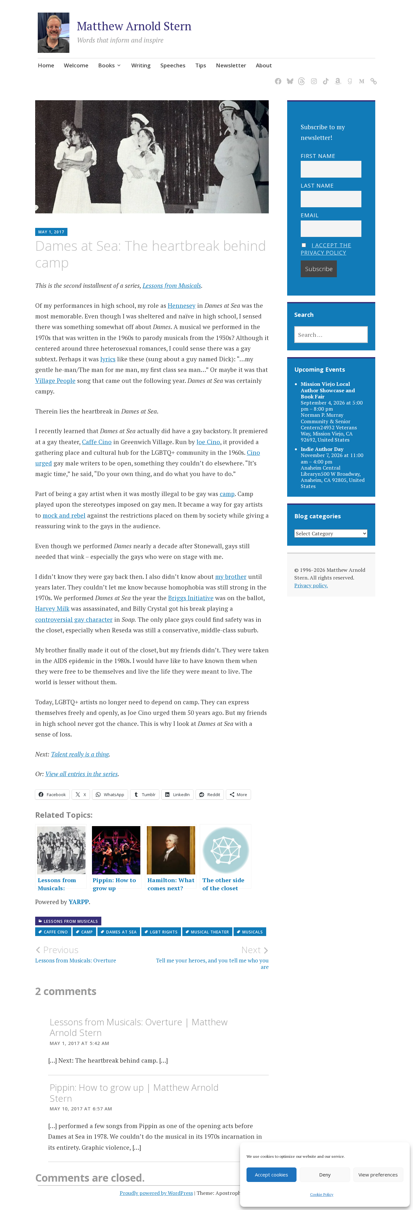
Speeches (173, 65)
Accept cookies (271, 1174)
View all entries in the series (81, 774)
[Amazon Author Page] (336, 77)
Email (310, 215)
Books (106, 65)
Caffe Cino (97, 442)
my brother (231, 576)
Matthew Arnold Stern (134, 26)
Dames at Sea (121, 932)
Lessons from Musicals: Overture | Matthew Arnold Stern (138, 1027)
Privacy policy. (311, 585)
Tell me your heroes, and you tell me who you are (212, 957)
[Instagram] (313, 77)
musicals (252, 932)
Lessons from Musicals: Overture (75, 954)
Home (46, 65)
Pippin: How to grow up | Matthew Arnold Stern (134, 1092)
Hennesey (182, 305)
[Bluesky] (289, 77)
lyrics (108, 359)
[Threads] (301, 77)
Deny (325, 1174)
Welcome (76, 65)
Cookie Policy (321, 1194)
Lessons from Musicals (172, 285)
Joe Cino (208, 442)
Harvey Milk (52, 608)
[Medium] (360, 77)
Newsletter (231, 65)
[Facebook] (277, 77)
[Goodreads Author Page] (348, 77)
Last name (317, 185)
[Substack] (372, 77)
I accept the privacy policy (326, 248)
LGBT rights (164, 932)
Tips (200, 65)
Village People (55, 380)
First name (318, 156)
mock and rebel (64, 515)
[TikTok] (324, 77)
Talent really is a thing (80, 754)
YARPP (79, 902)
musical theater (210, 932)
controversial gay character (74, 619)
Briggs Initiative (191, 598)
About (264, 65)
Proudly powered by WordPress (156, 1192)
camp (227, 494)
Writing (141, 65)
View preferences (378, 1174)
